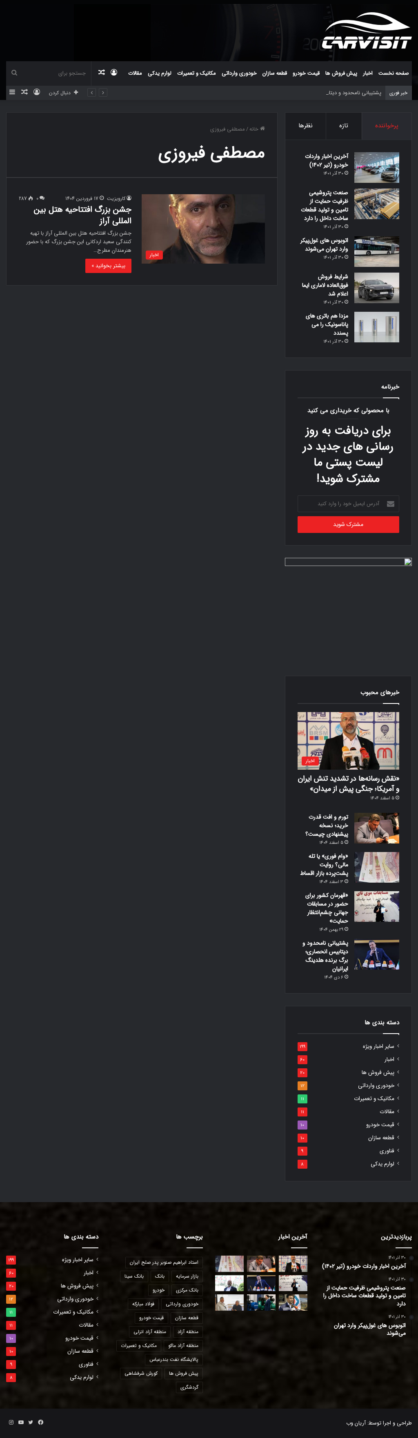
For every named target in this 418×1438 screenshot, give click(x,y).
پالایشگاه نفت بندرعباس (173, 1359)
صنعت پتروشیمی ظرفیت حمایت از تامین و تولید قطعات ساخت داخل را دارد (324, 205)
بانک (160, 1276)
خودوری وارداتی (239, 73)
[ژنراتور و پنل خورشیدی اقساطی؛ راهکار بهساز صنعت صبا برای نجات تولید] (261, 1302)
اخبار (368, 73)
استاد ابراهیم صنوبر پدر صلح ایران (164, 1262)
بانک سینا (134, 1276)
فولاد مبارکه (143, 1304)
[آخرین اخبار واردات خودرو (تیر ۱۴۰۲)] (376, 167)
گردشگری (189, 1387)
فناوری (387, 1151)
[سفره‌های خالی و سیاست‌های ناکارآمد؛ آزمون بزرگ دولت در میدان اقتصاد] (229, 1283)
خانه (254, 129)
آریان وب (356, 1423)
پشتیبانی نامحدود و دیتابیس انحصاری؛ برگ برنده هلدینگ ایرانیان (309, 93)
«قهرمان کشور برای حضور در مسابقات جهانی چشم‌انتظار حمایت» (326, 908)
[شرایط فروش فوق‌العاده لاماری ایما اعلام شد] (376, 288)
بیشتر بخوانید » (108, 266)
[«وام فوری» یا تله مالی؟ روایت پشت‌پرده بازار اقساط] (376, 867)
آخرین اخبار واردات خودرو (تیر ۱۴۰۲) (326, 160)
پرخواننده (386, 126)
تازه (343, 126)
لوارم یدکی (159, 73)
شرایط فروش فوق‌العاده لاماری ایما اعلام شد (325, 285)
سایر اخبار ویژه (378, 1046)
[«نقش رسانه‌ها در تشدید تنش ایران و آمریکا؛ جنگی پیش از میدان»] (293, 1264)
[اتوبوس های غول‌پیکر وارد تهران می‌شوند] (376, 251)
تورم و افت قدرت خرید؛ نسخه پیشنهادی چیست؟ (326, 825)
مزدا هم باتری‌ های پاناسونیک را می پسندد (327, 324)
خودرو (159, 1290)
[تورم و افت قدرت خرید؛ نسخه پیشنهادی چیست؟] (376, 828)
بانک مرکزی (187, 1290)
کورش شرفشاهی (141, 1373)
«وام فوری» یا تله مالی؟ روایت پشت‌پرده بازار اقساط (324, 865)
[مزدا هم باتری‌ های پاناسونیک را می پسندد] (376, 327)
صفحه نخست (393, 73)
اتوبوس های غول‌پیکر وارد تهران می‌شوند (324, 244)
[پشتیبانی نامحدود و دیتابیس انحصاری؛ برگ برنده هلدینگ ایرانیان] (376, 954)
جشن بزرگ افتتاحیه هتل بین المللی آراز (82, 215)
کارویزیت (116, 198)
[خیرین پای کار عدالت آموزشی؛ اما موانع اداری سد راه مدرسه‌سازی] (229, 1302)
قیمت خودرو (306, 73)
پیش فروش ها (341, 73)
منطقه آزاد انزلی (149, 1332)
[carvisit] (367, 30)
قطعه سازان (274, 73)
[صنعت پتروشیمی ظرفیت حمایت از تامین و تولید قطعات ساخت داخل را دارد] (376, 204)
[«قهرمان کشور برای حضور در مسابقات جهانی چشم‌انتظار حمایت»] (376, 906)
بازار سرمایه (187, 1276)
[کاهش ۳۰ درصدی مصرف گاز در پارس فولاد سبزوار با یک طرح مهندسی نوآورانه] (293, 1302)
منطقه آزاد (188, 1332)
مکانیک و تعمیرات (196, 73)
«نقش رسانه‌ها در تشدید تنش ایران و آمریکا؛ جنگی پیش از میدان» (348, 783)
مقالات (135, 73)
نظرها (305, 126)
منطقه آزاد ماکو (183, 1345)
